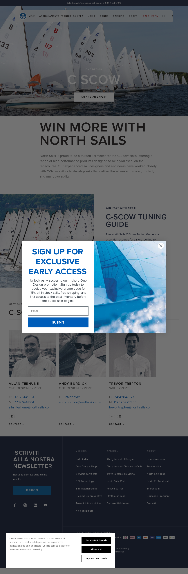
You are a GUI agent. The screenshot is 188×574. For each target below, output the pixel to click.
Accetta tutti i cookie (96, 540)
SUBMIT (58, 322)
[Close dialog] (161, 246)
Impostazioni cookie (96, 558)
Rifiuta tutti (96, 549)
